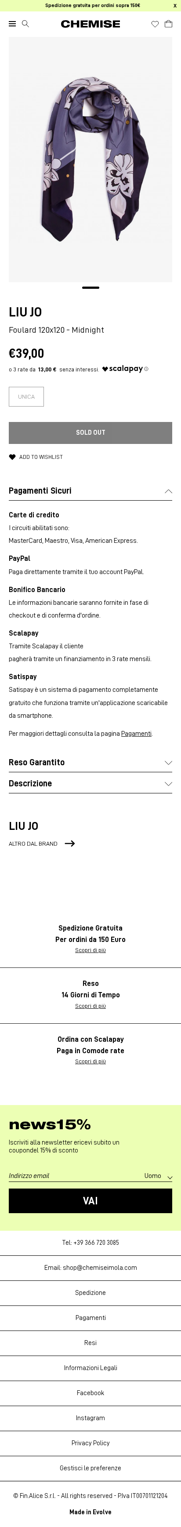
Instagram (90, 1418)
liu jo (25, 312)
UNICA (26, 396)
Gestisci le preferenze (90, 1468)
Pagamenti (136, 733)
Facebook (90, 1393)
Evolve (102, 1512)
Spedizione (90, 1293)
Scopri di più (90, 950)
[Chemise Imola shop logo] (90, 24)
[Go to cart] (168, 22)
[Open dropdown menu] (12, 23)
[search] (25, 23)
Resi (90, 1343)
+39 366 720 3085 (96, 1243)
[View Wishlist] (155, 24)
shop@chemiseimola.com (100, 1268)
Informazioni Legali (90, 1368)
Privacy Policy (91, 1443)
